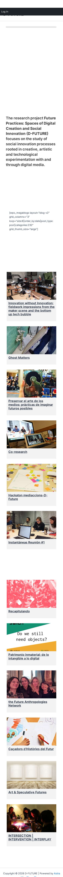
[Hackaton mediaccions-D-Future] (31, 478)
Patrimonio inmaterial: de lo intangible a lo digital (28, 656)
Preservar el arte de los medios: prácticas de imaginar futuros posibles (30, 404)
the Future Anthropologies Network (27, 703)
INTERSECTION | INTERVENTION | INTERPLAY (29, 837)
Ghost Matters (19, 357)
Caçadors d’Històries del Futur (31, 749)
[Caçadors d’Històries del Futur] (31, 732)
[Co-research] (31, 434)
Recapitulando (19, 611)
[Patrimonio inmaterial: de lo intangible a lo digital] (31, 637)
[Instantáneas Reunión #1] (31, 525)
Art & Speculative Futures (27, 792)
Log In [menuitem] (4, 11)
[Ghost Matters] (31, 340)
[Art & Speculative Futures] (31, 775)
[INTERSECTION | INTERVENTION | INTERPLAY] (31, 818)
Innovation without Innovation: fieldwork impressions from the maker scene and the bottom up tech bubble (31, 308)
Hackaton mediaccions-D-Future (28, 497)
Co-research (17, 452)
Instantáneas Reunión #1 (26, 542)
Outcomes (23, 565)
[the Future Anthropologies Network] (31, 684)
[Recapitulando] (31, 594)
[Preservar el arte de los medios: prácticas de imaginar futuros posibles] (31, 384)
